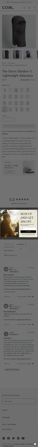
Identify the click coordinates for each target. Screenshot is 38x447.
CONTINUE (28, 231)
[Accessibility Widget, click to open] (35, 444)
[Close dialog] (36, 211)
